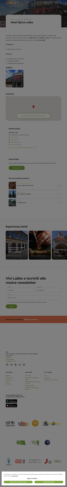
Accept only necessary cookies (18, 482)
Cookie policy (14, 476)
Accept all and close (48, 482)
